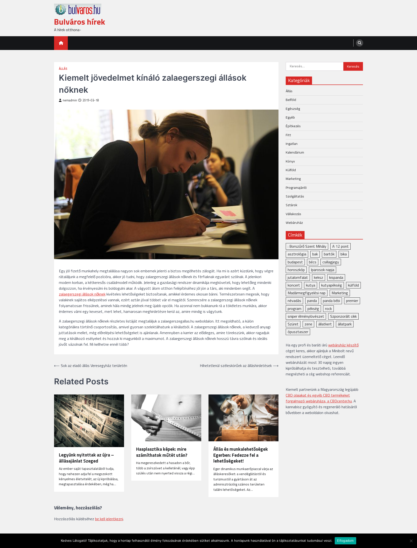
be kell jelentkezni (109, 519)
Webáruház (294, 222)
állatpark (345, 324)
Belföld (291, 99)
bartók (329, 254)
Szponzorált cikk (343, 316)
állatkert (325, 324)
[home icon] (61, 43)
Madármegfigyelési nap (307, 292)
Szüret (293, 324)
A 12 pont (340, 246)
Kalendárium (295, 152)
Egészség (293, 108)
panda (312, 300)
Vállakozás (293, 213)
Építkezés (293, 125)
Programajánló (296, 187)
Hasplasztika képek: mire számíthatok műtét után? (161, 452)
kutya (310, 285)
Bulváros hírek (79, 21)
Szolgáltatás (295, 196)
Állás (63, 68)
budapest (295, 262)
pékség (313, 308)
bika (344, 254)
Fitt (288, 134)
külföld (353, 285)
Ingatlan (292, 143)
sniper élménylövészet (306, 316)
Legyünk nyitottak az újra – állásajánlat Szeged (86, 458)
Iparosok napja (322, 269)
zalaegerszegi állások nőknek (82, 294)
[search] (359, 43)
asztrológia (297, 254)
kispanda (336, 277)
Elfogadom (345, 540)
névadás (294, 300)
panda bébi (331, 300)
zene (308, 324)
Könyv (290, 161)
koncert (294, 285)
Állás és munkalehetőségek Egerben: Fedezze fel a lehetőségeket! (240, 455)
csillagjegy (330, 262)
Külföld (291, 169)
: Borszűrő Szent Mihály (307, 246)
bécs (312, 262)
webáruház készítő (343, 345)
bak (315, 254)
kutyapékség (331, 285)
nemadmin (70, 100)
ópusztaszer (298, 331)
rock (328, 308)
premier (352, 300)
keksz (318, 277)
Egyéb (290, 117)
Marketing (293, 178)
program (294, 308)
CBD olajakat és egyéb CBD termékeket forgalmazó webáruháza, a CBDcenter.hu (319, 398)
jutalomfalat (298, 277)
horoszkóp (296, 269)
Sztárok (291, 204)
